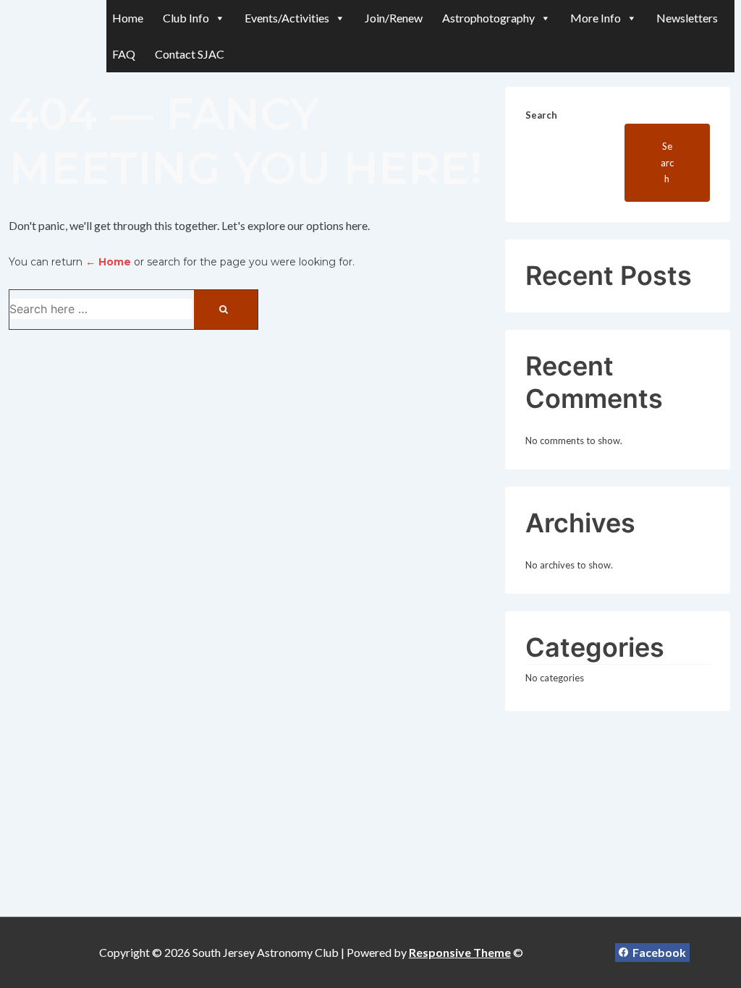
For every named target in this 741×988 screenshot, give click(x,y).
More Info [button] (595, 18)
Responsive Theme (460, 952)
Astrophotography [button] (488, 18)
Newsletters (687, 18)
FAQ (123, 54)
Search (541, 115)
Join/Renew (394, 18)
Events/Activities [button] (287, 18)
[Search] (226, 309)
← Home (108, 261)
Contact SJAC (189, 54)
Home (127, 18)
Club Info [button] (186, 18)
